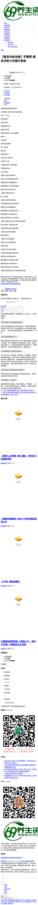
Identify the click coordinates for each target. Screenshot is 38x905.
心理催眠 (26, 901)
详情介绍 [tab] (7, 91)
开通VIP (20, 857)
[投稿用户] (5, 72)
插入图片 (3, 306)
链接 (15, 290)
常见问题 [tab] (7, 95)
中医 (8, 900)
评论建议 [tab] (7, 93)
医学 (14, 901)
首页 (5, 23)
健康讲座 (7, 25)
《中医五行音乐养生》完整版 (13, 773)
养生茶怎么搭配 (30, 900)
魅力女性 (7, 36)
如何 (22, 901)
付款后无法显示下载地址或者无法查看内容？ (12, 370)
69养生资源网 (25, 861)
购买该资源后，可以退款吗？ (8, 380)
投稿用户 (10, 288)
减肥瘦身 (7, 38)
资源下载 (7, 889)
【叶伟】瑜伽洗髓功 (10, 581)
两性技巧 (7, 27)
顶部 (5, 893)
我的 (5, 891)
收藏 (6, 290)
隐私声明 (15, 857)
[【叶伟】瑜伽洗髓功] (18, 553)
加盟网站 (3, 857)
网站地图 (3, 861)
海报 (11, 290)
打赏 (2, 290)
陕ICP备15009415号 (31, 872)
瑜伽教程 (7, 29)
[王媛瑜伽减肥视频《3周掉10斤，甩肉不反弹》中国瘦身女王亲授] (18, 612)
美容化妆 (7, 32)
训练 (9, 903)
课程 (11, 903)
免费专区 (7, 40)
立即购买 (3, 664)
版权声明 (9, 857)
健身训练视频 (5, 284)
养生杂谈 (10, 44)
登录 (2, 50)
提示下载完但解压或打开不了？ (9, 336)
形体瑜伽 (12, 284)
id (1, 900)
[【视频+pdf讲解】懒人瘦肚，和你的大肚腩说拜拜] (18, 427)
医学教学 (18, 901)
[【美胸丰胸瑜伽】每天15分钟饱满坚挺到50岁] (18, 490)
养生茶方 (10, 42)
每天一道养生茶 (13, 46)
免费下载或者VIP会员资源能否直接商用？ (12, 322)
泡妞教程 (7, 34)
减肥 (6, 901)
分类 (5, 887)
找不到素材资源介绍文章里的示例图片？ (11, 351)
